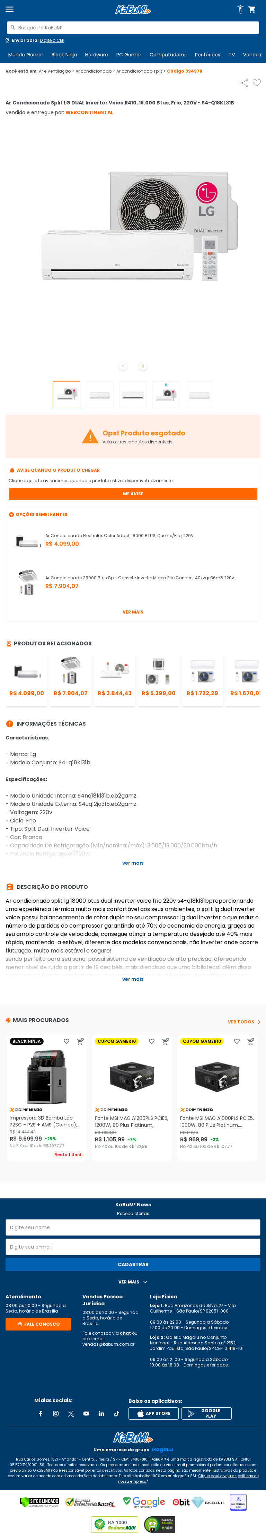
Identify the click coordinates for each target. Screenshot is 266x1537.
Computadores (168, 54)
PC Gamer (128, 54)
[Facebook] (40, 1413)
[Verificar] (40, 1502)
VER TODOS (241, 1022)
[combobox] (133, 27)
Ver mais (133, 612)
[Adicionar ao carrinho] (80, 1041)
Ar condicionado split (141, 71)
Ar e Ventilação (56, 71)
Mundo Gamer (25, 54)
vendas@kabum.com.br (108, 1344)
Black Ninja (64, 54)
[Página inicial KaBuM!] (133, 9)
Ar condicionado (95, 71)
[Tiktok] (116, 1413)
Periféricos (207, 54)
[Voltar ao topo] (133, 1437)
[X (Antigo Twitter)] (71, 1413)
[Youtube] (86, 1413)
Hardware (96, 54)
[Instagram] (56, 1413)
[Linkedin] (101, 1413)
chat (125, 1333)
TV (232, 54)
